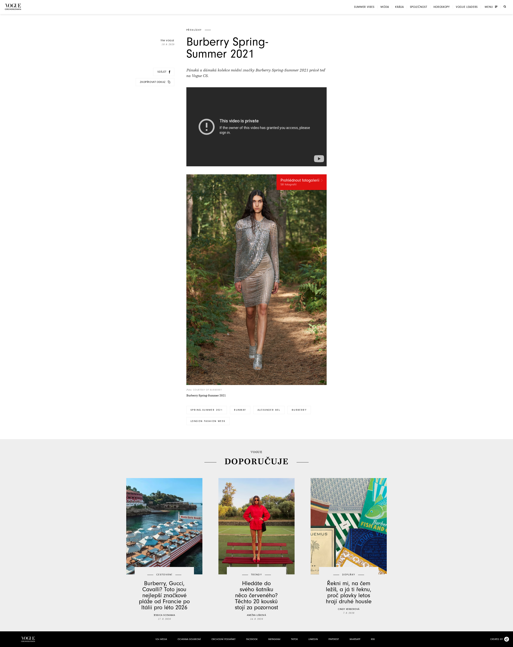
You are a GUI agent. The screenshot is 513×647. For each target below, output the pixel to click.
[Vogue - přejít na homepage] (13, 6)
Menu (489, 7)
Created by (496, 639)
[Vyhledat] (505, 6)
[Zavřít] (509, 643)
